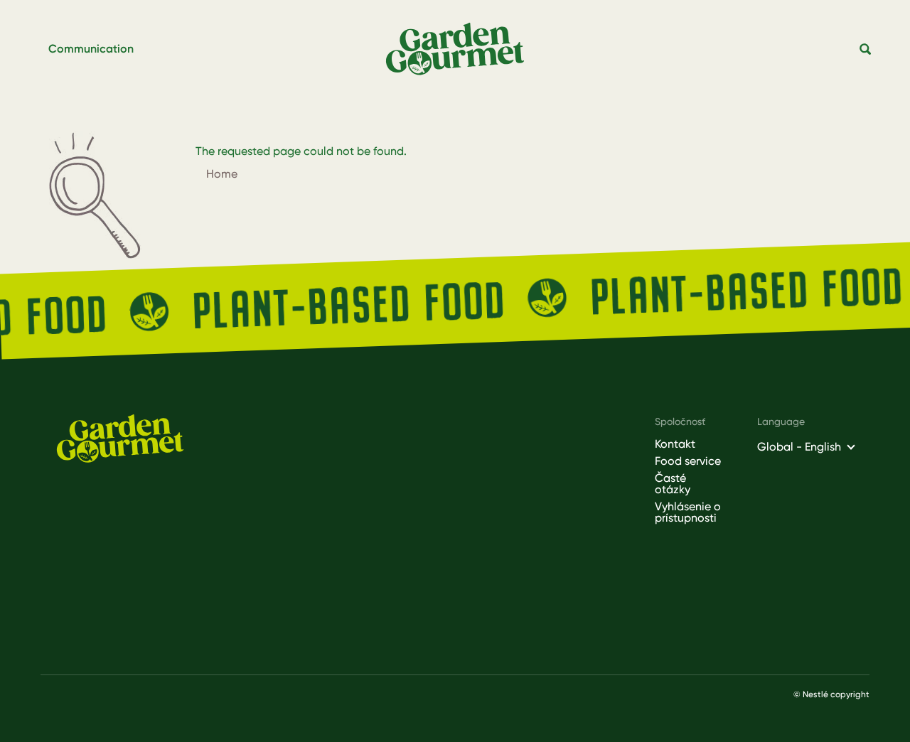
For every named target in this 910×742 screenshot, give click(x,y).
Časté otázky (672, 484)
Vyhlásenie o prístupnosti (688, 512)
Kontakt (675, 444)
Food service (688, 461)
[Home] (461, 49)
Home (221, 174)
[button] (866, 50)
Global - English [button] (799, 446)
